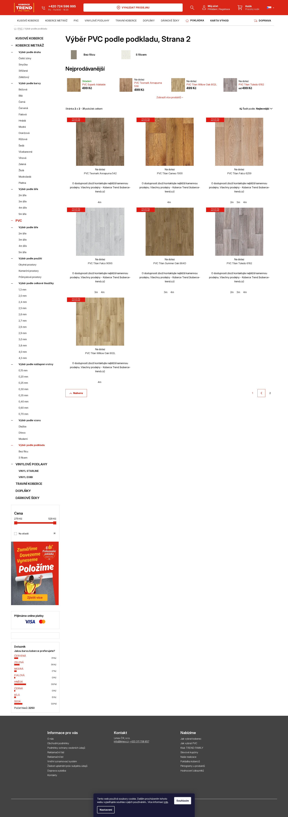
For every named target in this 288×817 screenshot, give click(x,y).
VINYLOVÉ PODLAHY (31, 464)
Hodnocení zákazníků (192, 770)
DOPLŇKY (23, 491)
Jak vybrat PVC (188, 743)
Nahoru (78, 393)
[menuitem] (28, 20)
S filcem (23, 457)
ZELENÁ (19, 662)
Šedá (21, 145)
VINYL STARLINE (29, 470)
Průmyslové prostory (30, 277)
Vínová (22, 157)
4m (99, 202)
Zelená (22, 164)
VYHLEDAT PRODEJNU (135, 7)
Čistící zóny (25, 58)
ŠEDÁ (17, 701)
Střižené (23, 70)
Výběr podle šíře (28, 189)
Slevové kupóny (189, 752)
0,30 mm (23, 389)
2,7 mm (23, 320)
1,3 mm (22, 289)
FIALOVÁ (19, 675)
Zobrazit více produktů (168, 97)
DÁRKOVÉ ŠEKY (27, 498)
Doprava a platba (56, 770)
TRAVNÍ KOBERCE (29, 484)
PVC (19, 220)
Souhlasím (182, 800)
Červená (23, 108)
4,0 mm (23, 351)
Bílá (21, 95)
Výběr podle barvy (30, 83)
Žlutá (21, 170)
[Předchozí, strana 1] (261, 393)
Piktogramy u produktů (192, 765)
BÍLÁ (17, 694)
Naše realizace (188, 756)
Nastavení (106, 809)
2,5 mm (22, 308)
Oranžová (24, 133)
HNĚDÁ (18, 681)
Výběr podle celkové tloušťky (36, 283)
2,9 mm (23, 333)
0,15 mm (23, 370)
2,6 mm (23, 314)
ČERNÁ (18, 688)
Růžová (23, 139)
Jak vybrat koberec (190, 738)
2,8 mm (23, 326)
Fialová (23, 114)
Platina (22, 182)
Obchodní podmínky (58, 743)
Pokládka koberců (190, 761)
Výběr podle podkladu (32, 445)
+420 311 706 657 (139, 741)
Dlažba (22, 426)
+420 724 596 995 (62, 6)
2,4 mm (23, 301)
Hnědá (22, 120)
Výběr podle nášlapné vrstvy (36, 364)
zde (166, 802)
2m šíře (22, 195)
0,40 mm (23, 401)
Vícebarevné (25, 151)
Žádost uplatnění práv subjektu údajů (67, 765)
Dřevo (22, 432)
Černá (22, 101)
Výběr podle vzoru (30, 420)
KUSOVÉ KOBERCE (29, 38)
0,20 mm (23, 376)
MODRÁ (18, 668)
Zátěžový (24, 77)
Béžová (23, 89)
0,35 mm (23, 395)
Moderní (23, 438)
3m (238, 202)
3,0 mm (23, 339)
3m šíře (23, 201)
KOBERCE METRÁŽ (30, 45)
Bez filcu (23, 451)
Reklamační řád (55, 752)
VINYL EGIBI (26, 477)
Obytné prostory (27, 264)
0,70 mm (23, 413)
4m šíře (23, 207)
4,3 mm (23, 358)
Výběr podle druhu (30, 52)
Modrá (22, 126)
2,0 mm (23, 295)
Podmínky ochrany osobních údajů (66, 747)
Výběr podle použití (30, 258)
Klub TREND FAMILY (191, 747)
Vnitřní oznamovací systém (62, 761)
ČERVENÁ (20, 655)
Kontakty (52, 775)
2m (232, 202)
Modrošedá (25, 176)
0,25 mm (23, 382)
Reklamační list (55, 756)
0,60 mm (23, 407)
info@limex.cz (121, 741)
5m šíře (22, 214)
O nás (50, 738)
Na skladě (37, 533)
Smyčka (23, 64)
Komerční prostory (29, 270)
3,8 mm (23, 345)
